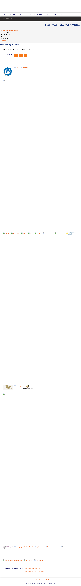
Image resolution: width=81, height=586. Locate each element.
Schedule (53, 14)
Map (3, 41)
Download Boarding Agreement (34, 571)
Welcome (3, 14)
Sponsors (28, 14)
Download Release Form (32, 568)
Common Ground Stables (10, 30)
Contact (60, 14)
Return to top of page (42, 579)
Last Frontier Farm (40, 6)
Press (46, 14)
